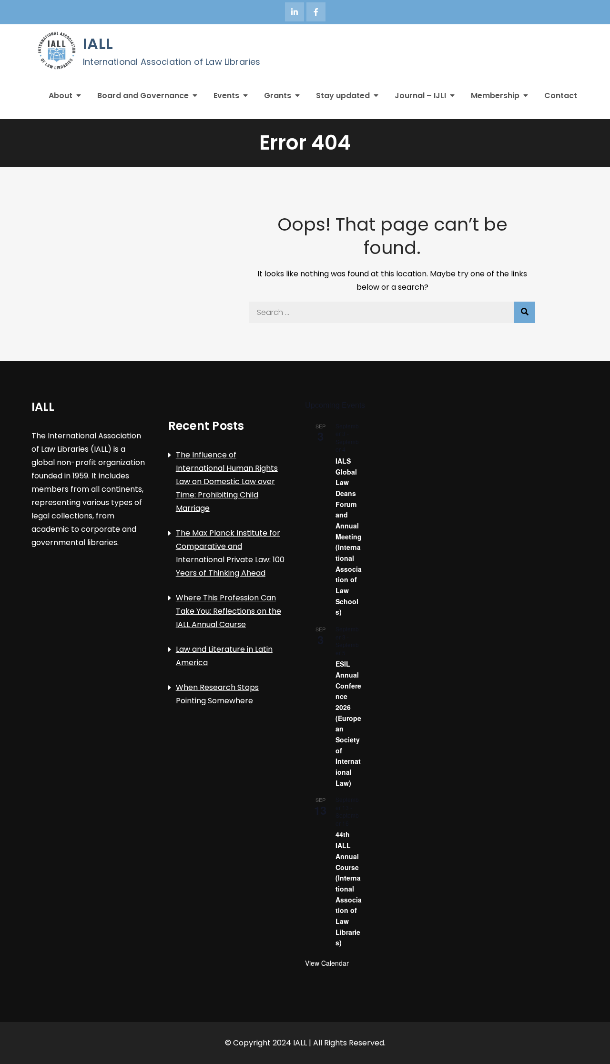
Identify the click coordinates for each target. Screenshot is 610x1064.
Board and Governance (143, 95)
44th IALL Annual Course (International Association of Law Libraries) (349, 888)
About (60, 95)
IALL (98, 43)
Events (226, 95)
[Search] (524, 312)
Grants (277, 95)
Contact (560, 95)
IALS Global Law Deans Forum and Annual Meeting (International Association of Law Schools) (349, 536)
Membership (495, 95)
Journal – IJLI (420, 95)
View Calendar (327, 963)
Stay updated (343, 95)
